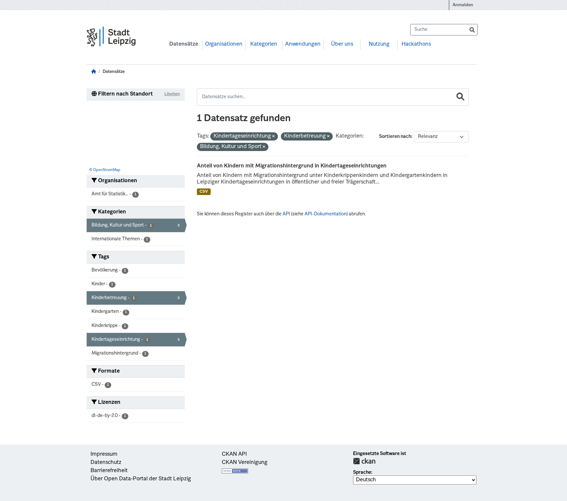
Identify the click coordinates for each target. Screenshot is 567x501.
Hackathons (416, 44)
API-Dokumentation (325, 214)
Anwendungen (303, 44)
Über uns (342, 44)
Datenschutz (106, 462)
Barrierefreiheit (109, 470)
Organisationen (223, 44)
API (286, 214)
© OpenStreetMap (104, 170)
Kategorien (263, 44)
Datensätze (183, 44)
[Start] (93, 72)
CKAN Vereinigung (244, 462)
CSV (204, 192)
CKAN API (234, 454)
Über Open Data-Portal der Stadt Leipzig (141, 479)
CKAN (364, 461)
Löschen (172, 94)
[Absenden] (472, 29)
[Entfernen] (273, 137)
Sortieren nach (395, 136)
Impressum (104, 454)
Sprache (362, 472)
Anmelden (462, 5)
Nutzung (379, 44)
